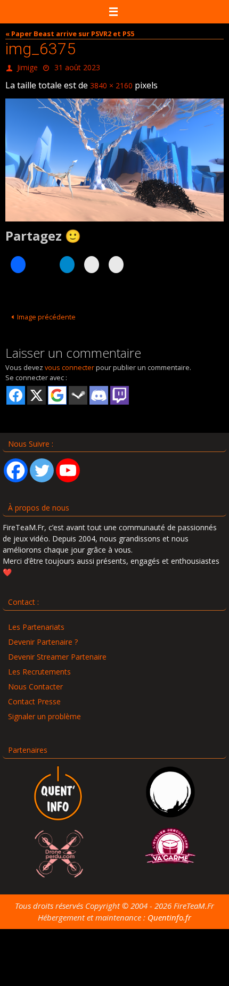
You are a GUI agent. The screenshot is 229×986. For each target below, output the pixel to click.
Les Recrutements (39, 667)
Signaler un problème (44, 711)
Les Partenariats (36, 622)
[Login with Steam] (78, 390)
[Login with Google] (57, 390)
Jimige (27, 66)
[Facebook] (16, 466)
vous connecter (69, 362)
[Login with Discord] (98, 390)
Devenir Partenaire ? (43, 637)
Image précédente (46, 312)
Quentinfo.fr (169, 912)
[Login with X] (36, 390)
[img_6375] (114, 155)
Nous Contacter (35, 682)
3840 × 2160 (111, 82)
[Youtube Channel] (68, 466)
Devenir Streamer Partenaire (57, 652)
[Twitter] (42, 466)
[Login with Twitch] (119, 390)
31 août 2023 (77, 66)
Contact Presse (34, 697)
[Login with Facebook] (15, 390)
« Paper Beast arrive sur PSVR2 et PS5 (69, 33)
